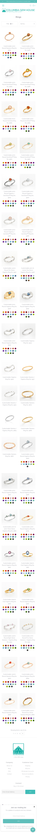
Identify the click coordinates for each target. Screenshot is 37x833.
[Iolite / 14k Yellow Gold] (6, 203)
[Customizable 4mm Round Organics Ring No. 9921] (9, 481)
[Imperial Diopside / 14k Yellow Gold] (11, 206)
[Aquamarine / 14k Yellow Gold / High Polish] (3, 55)
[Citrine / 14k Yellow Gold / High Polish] (3, 53)
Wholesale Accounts (27, 771)
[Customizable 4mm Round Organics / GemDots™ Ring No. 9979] (9, 182)
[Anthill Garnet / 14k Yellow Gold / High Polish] (8, 53)
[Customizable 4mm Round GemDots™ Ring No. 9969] (9, 73)
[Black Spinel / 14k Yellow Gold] (13, 206)
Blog (9, 768)
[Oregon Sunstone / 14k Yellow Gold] (13, 201)
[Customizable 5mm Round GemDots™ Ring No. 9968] (28, 73)
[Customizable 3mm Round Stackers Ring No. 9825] (9, 36)
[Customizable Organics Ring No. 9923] (28, 331)
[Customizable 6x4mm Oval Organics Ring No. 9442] (9, 590)
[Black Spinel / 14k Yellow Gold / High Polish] (11, 57)
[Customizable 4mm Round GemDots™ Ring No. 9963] (9, 145)
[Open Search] (30, 5)
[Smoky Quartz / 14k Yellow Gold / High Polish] (29, 280)
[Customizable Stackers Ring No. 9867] (9, 444)
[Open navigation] (4, 5)
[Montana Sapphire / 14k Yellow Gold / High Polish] (8, 57)
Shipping (27, 765)
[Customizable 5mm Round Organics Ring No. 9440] (28, 590)
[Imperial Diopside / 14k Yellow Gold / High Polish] (15, 55)
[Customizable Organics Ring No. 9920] (9, 367)
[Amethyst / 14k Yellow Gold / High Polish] (15, 53)
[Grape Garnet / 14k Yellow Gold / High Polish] (13, 53)
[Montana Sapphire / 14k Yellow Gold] (13, 203)
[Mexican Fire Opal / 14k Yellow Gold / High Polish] (6, 53)
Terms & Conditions (27, 774)
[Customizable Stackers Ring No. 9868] (28, 419)
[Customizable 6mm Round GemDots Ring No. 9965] (9, 109)
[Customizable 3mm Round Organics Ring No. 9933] (9, 331)
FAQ (9, 771)
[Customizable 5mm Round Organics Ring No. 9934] (28, 295)
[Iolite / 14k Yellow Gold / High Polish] (24, 56)
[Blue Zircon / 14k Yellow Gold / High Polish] (6, 55)
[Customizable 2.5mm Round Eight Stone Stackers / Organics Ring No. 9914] (9, 626)
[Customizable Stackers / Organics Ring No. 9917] (28, 367)
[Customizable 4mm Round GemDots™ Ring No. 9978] (28, 36)
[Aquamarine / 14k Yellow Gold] (8, 203)
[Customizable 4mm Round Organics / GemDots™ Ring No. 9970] (28, 182)
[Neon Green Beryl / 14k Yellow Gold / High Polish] (8, 55)
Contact (9, 774)
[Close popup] (34, 806)
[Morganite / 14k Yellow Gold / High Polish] (29, 54)
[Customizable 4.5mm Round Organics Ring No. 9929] (28, 444)
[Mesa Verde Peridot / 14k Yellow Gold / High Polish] (13, 55)
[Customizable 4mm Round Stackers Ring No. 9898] (9, 701)
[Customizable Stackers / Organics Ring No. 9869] (9, 419)
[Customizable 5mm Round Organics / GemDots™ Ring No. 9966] (28, 220)
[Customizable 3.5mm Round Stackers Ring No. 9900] (9, 665)
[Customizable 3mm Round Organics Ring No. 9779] (28, 517)
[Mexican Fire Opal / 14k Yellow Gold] (6, 201)
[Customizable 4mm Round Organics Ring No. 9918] (28, 481)
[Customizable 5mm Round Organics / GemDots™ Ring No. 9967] (9, 220)
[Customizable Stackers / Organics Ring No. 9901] (9, 393)
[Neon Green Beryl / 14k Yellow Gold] (15, 203)
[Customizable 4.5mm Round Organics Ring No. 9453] (9, 553)
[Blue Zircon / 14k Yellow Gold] (11, 203)
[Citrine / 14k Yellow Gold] (3, 201)
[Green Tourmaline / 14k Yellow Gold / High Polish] (11, 55)
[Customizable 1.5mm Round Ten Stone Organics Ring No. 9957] (9, 258)
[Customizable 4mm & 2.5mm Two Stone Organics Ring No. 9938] (28, 258)
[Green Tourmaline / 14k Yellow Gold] (6, 206)
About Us (9, 765)
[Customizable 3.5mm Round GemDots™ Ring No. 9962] (28, 145)
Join (30, 792)
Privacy (28, 776)
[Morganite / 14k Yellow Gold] (11, 201)
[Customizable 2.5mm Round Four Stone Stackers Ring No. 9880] (28, 701)
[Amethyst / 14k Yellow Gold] (3, 203)
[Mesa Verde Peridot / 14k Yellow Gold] (8, 206)
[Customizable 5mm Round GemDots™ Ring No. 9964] (28, 109)
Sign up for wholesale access (18, 1)
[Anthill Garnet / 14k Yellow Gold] (8, 201)
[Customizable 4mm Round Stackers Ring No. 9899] (28, 665)
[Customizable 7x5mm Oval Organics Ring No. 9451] (28, 553)
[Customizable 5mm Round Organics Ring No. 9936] (9, 295)
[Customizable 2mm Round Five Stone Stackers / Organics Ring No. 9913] (28, 626)
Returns (27, 768)
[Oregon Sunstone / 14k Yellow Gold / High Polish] (11, 53)
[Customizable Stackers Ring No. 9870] (28, 393)
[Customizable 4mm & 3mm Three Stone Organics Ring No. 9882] (9, 517)
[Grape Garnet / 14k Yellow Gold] (15, 201)
